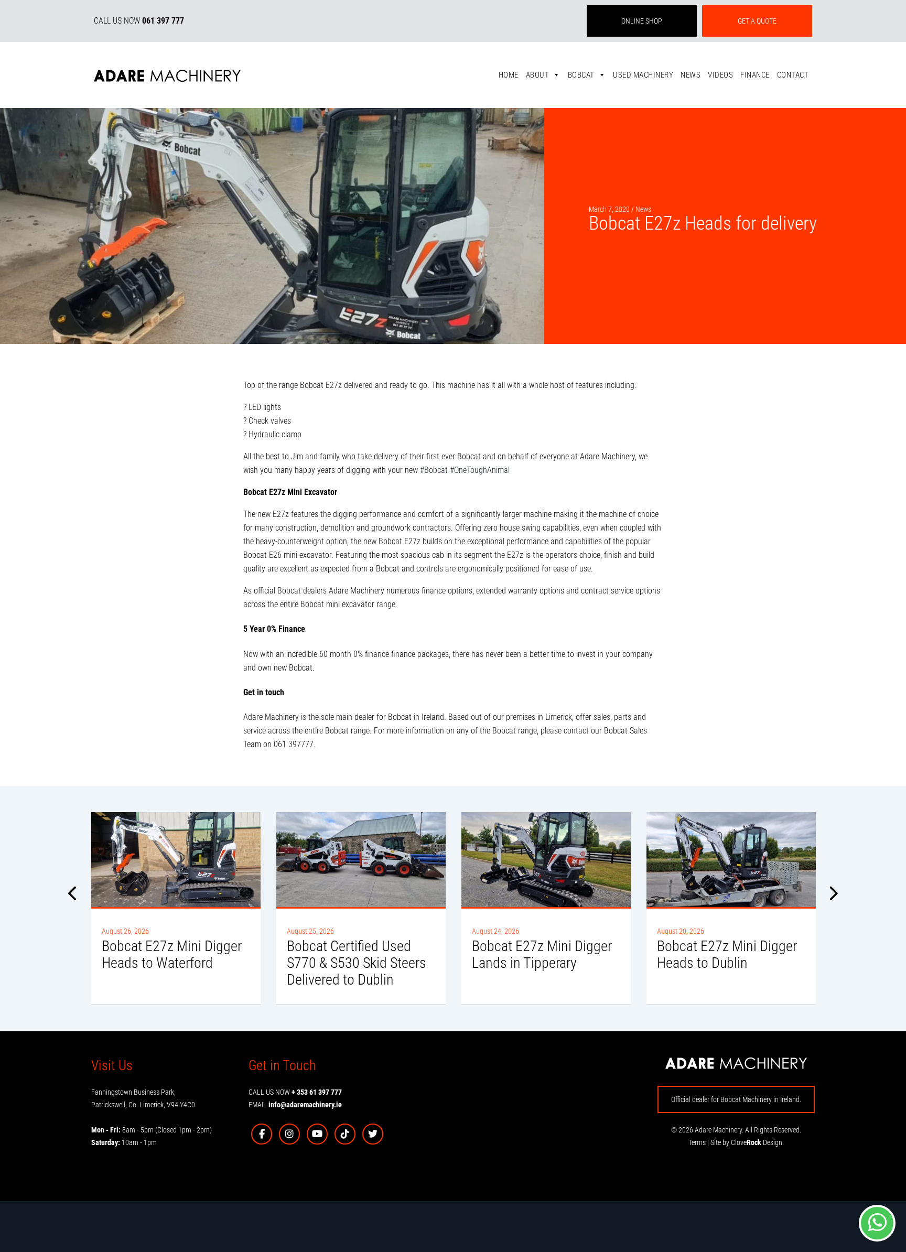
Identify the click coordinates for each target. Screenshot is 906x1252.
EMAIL (295, 1104)
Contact (793, 75)
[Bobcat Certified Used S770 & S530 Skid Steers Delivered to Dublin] (361, 859)
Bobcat (581, 75)
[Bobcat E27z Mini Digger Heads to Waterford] (176, 859)
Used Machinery (643, 75)
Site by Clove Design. (747, 1142)
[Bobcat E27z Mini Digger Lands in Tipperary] (546, 859)
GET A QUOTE (757, 21)
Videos (720, 75)
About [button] (537, 75)
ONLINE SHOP (641, 21)
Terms (697, 1142)
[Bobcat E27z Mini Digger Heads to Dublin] (731, 859)
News (690, 75)
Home (509, 75)
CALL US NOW (139, 21)
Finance (755, 75)
